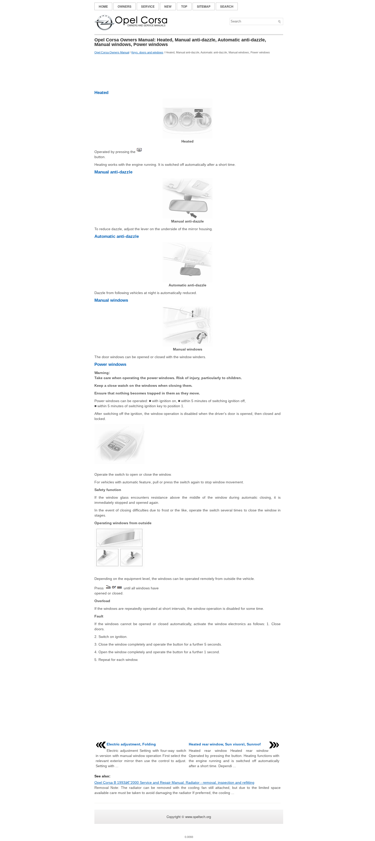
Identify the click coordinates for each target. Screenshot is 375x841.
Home (103, 6)
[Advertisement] (187, 72)
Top (184, 6)
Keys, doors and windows (147, 52)
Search (226, 6)
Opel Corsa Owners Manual (111, 52)
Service (148, 6)
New (167, 6)
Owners (124, 6)
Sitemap (203, 6)
